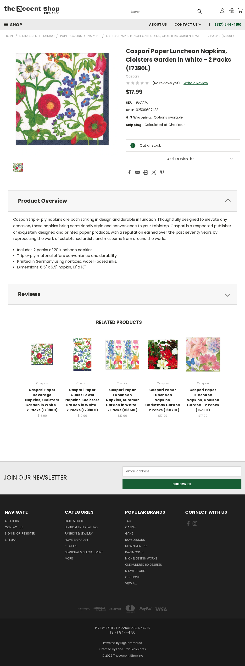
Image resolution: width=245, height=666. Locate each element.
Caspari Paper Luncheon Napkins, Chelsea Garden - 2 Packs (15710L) (203, 399)
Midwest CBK (135, 571)
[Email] (137, 172)
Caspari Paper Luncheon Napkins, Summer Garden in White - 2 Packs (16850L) (122, 399)
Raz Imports (134, 552)
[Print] (145, 172)
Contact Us (186, 24)
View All (131, 583)
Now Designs (135, 540)
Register (28, 533)
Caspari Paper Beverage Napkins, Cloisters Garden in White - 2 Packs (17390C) (42, 399)
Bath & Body (74, 521)
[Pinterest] (162, 172)
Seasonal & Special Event (84, 552)
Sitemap (10, 540)
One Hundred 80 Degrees (143, 565)
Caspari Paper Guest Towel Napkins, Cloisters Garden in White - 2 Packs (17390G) (82, 399)
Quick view (42, 354)
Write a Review (196, 83)
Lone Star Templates (131, 649)
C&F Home (132, 577)
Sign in (10, 533)
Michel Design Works (141, 558)
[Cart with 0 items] (240, 10)
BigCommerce (131, 643)
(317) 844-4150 (228, 24)
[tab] (122, 200)
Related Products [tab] (119, 322)
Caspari (131, 527)
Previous (238, 651)
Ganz (129, 533)
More (69, 558)
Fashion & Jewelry (79, 533)
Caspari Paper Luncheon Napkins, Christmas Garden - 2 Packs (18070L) (162, 399)
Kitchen (71, 546)
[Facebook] (129, 172)
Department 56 (136, 546)
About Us (158, 24)
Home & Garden (76, 540)
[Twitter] (153, 172)
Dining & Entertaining (81, 527)
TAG (128, 521)
